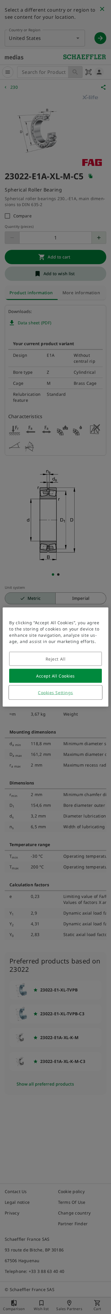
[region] (55, 657)
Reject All (56, 659)
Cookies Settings (55, 692)
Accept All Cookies (55, 676)
